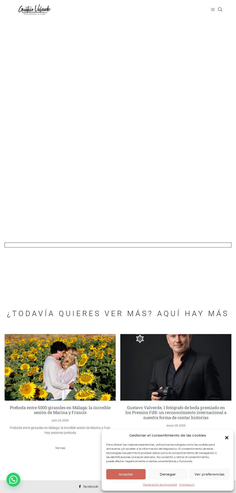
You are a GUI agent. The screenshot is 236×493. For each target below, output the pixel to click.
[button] (226, 435)
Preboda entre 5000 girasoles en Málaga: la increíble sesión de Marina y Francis (60, 410)
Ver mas (60, 448)
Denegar (168, 474)
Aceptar (126, 474)
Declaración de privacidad (160, 484)
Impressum (187, 484)
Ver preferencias (209, 474)
